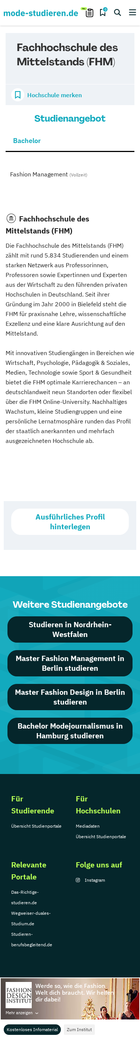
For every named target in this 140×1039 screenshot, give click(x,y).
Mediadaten (88, 826)
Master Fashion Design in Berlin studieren (70, 697)
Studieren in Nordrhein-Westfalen (70, 629)
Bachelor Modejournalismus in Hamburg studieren (70, 731)
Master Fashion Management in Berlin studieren (70, 663)
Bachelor (27, 140)
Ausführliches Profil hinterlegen (70, 522)
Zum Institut (79, 1029)
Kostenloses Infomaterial (32, 1029)
